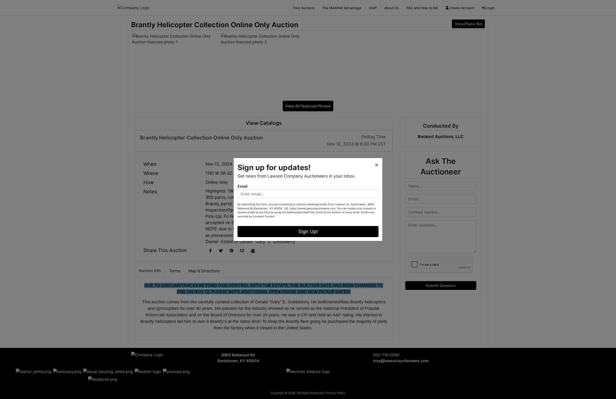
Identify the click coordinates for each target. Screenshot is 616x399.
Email (242, 186)
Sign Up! (308, 231)
